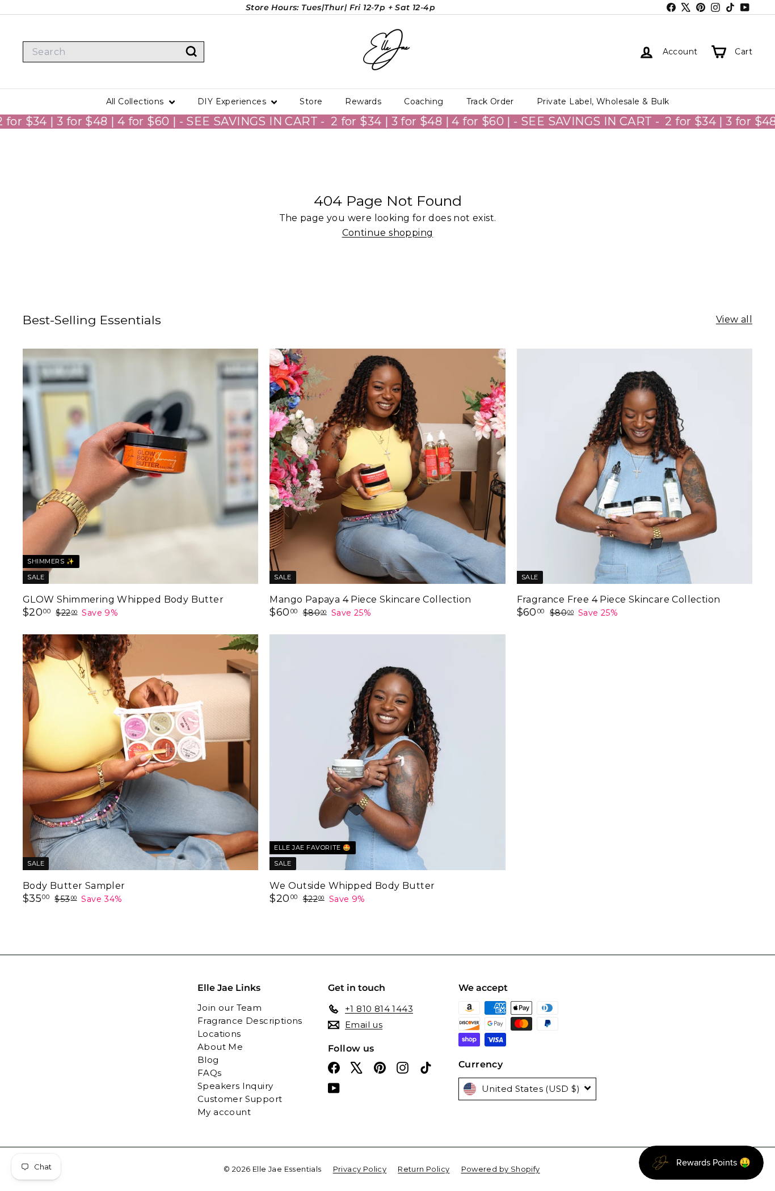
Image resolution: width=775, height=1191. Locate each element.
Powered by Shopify (500, 1168)
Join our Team (229, 1007)
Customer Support (239, 1098)
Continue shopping (387, 232)
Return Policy (423, 1168)
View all (734, 319)
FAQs (209, 1072)
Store (311, 101)
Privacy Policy (360, 1168)
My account (224, 1112)
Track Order (490, 101)
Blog (208, 1059)
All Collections (136, 101)
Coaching (423, 101)
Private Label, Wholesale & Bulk (603, 101)
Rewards (363, 101)
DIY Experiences (232, 101)
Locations (219, 1033)
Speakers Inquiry (235, 1085)
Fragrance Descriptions (249, 1020)
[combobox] (113, 51)
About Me (220, 1046)
